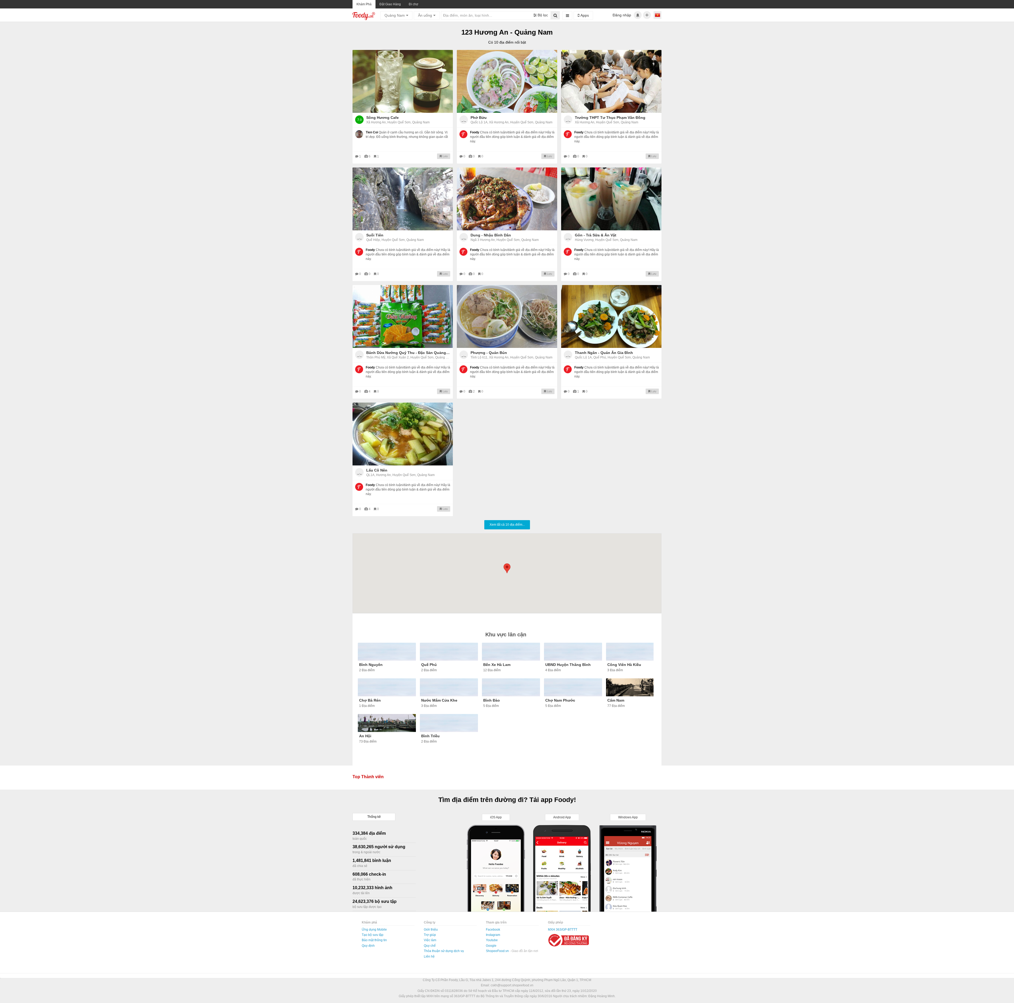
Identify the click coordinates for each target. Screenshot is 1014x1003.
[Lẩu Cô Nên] (403, 434)
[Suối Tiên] (403, 198)
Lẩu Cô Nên (376, 470)
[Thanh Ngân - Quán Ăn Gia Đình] (611, 316)
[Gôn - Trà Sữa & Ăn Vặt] (611, 198)
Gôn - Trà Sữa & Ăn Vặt (595, 235)
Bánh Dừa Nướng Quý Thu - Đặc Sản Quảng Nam (408, 353)
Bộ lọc (542, 15)
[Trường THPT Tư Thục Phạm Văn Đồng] (611, 81)
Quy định (368, 946)
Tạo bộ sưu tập (372, 935)
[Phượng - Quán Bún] (507, 316)
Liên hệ (429, 956)
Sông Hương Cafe (382, 117)
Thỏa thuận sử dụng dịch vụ (444, 951)
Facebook (493, 929)
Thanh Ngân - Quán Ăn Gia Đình (604, 353)
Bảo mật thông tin (374, 940)
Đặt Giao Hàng (390, 4)
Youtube (492, 940)
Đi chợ (413, 4)
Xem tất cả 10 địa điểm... (507, 524)
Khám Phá (364, 4)
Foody (474, 132)
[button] (507, 568)
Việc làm (430, 940)
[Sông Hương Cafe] (403, 81)
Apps (584, 15)
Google (491, 946)
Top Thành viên (368, 777)
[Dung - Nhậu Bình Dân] (507, 198)
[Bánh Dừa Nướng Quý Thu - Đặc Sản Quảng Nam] (403, 316)
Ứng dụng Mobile (374, 929)
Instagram (493, 935)
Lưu (445, 156)
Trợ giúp (430, 935)
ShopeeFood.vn (498, 951)
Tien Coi (372, 132)
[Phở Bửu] (507, 81)
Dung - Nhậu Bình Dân (491, 235)
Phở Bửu (479, 117)
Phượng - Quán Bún (489, 353)
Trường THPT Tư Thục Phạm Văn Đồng (610, 117)
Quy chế (430, 946)
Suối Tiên (374, 235)
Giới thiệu (431, 929)
